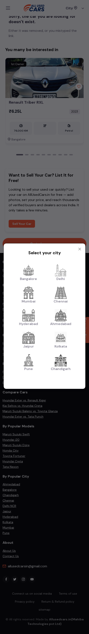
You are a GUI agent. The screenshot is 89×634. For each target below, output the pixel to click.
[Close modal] (80, 249)
